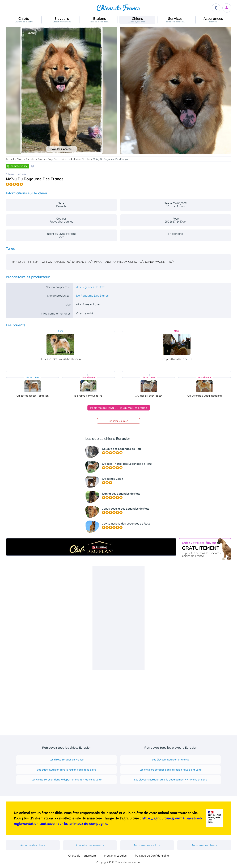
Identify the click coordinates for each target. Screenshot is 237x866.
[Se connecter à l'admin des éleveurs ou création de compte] (227, 8)
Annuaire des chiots (32, 845)
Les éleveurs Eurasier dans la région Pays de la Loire (170, 769)
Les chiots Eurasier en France (66, 759)
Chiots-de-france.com (82, 855)
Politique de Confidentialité (152, 855)
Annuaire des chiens (204, 845)
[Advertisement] (118, 618)
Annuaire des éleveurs (90, 845)
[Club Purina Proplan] (91, 547)
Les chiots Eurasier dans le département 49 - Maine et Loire (66, 779)
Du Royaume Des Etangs (92, 295)
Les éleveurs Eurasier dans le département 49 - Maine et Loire (170, 779)
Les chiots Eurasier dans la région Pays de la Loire (66, 769)
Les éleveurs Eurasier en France (170, 759)
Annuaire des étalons (147, 845)
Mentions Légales (115, 855)
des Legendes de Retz (90, 287)
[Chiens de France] (118, 8)
